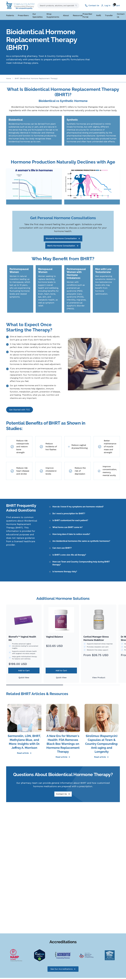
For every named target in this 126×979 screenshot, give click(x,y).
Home (8, 78)
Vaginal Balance (54, 636)
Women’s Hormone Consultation (61, 238)
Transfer (109, 15)
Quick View (24, 677)
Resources (78, 15)
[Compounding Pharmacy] (9, 955)
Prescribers (23, 15)
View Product (98, 677)
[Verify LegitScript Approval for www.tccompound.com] (33, 955)
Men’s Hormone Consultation (61, 246)
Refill (98, 15)
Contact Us (61, 794)
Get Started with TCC (19, 409)
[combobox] (58, 5)
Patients (10, 15)
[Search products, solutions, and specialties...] (76, 5)
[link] (34, 131)
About (66, 15)
